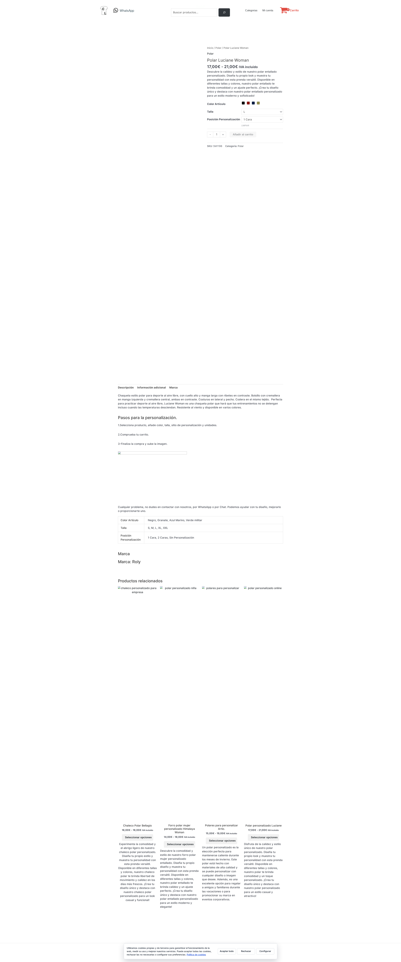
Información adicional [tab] (151, 387)
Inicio (210, 47)
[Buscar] (224, 12)
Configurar (265, 951)
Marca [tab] (173, 387)
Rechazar (246, 951)
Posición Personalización (223, 119)
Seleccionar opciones (138, 837)
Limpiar (245, 125)
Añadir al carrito (243, 134)
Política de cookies (196, 954)
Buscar (200, 6)
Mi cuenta (267, 10)
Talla (210, 111)
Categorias (251, 10)
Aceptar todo (227, 951)
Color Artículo (216, 104)
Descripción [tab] (126, 387)
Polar (218, 47)
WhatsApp (127, 10)
